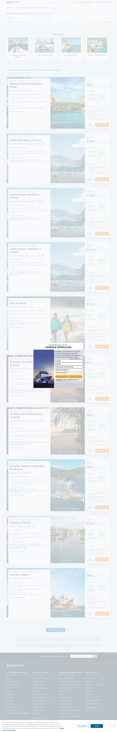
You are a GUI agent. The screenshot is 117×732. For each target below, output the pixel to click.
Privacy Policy (11, 730)
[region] (58, 726)
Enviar (68, 376)
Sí (57, 374)
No (64, 374)
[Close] (114, 726)
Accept (97, 726)
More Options (82, 726)
